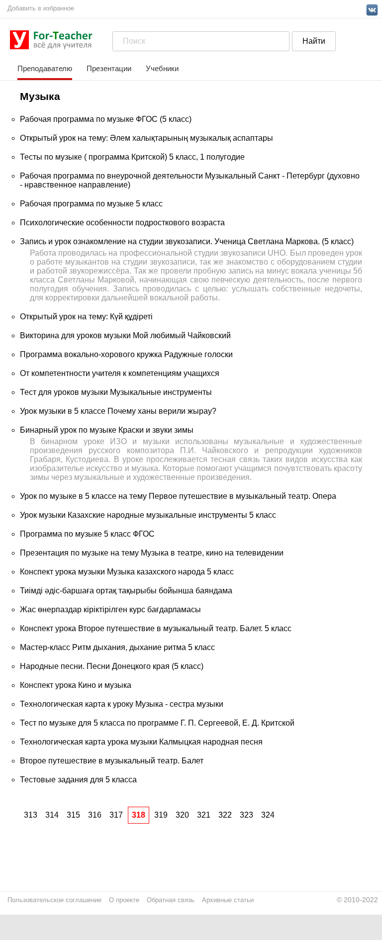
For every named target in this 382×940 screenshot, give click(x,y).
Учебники (162, 68)
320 (182, 815)
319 (161, 815)
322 (225, 815)
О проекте (124, 900)
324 (268, 815)
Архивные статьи (228, 900)
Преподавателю (44, 68)
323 (246, 815)
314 (52, 815)
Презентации (109, 68)
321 (203, 815)
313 (30, 815)
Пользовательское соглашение (54, 900)
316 (94, 815)
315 (73, 815)
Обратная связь (170, 900)
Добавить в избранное (40, 8)
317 (116, 815)
